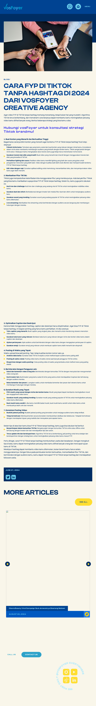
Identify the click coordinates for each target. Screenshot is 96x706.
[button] (7, 563)
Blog (6, 79)
